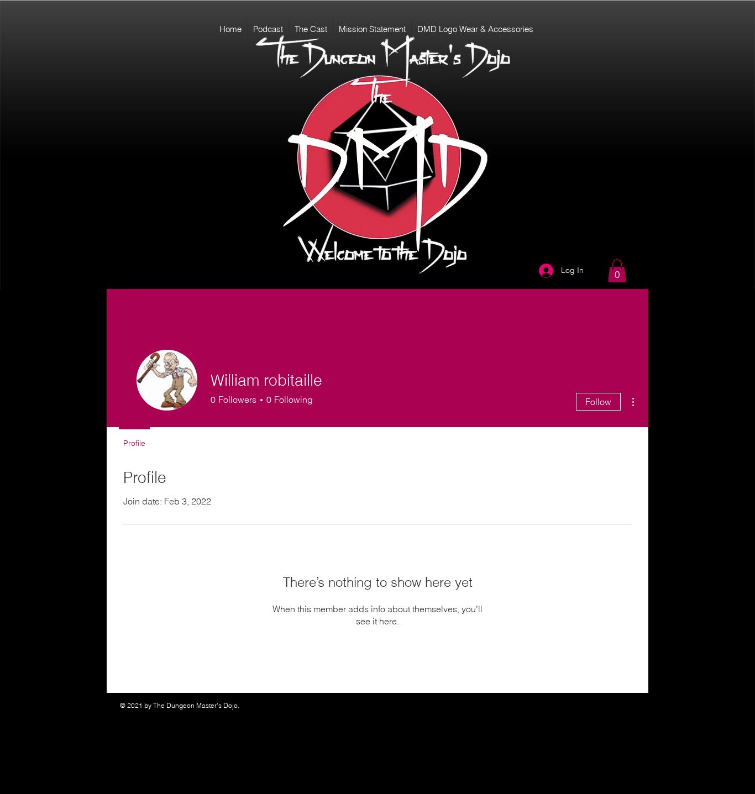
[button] (617, 270)
